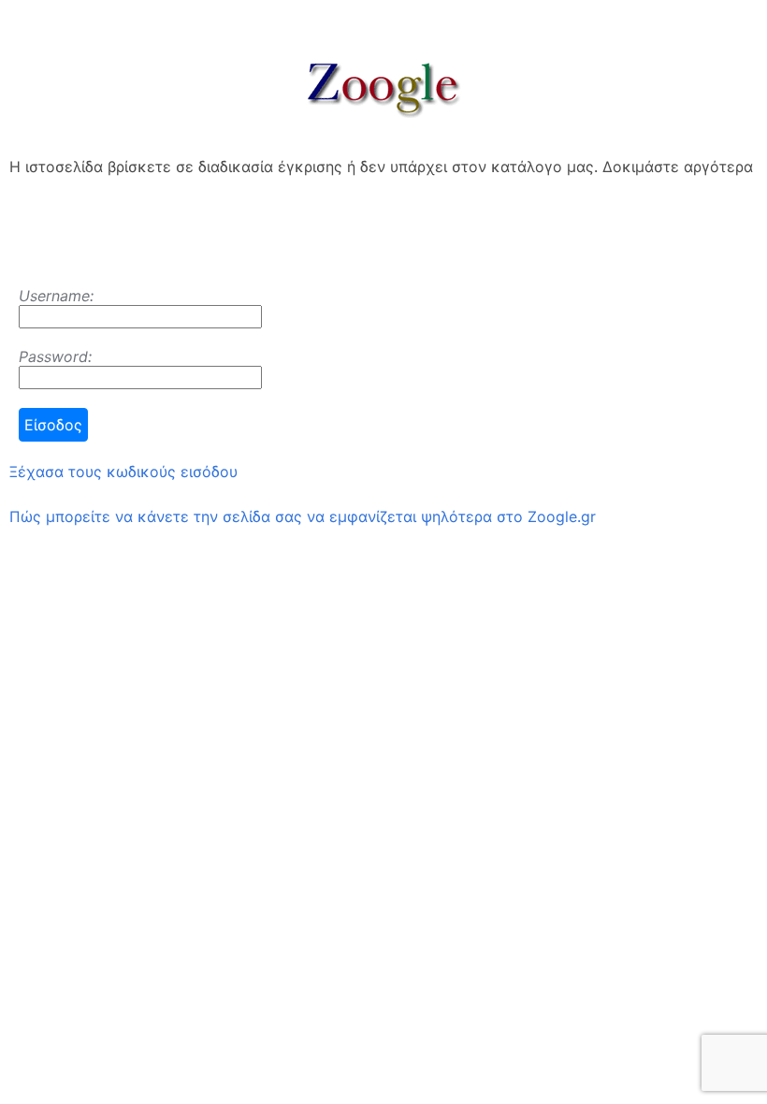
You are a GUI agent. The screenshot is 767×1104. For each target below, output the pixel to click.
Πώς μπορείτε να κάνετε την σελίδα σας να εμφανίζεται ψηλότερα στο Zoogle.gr (302, 516)
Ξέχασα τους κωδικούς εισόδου (123, 471)
